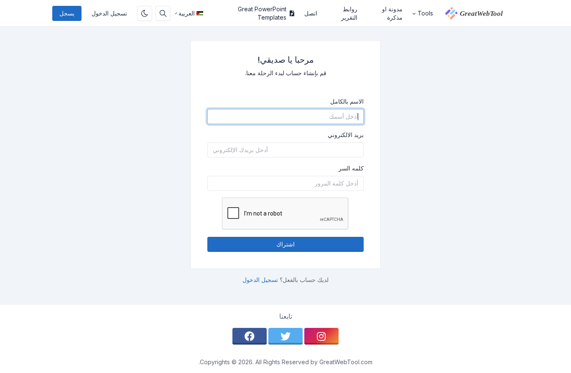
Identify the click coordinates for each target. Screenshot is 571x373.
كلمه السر (351, 168)
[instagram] (321, 336)
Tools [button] (425, 13)
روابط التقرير (349, 13)
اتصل (310, 13)
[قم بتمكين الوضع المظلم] (144, 13)
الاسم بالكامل (347, 101)
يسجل (66, 13)
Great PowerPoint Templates (262, 13)
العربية (186, 13)
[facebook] (249, 336)
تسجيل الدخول (109, 13)
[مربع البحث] (163, 13)
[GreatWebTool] (478, 13)
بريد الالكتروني (346, 134)
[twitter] (285, 336)
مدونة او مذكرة (392, 13)
